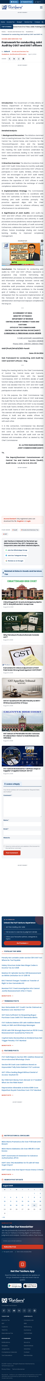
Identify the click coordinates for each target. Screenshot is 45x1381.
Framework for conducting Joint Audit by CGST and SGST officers (22, 44)
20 (22, 1205)
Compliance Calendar (9, 1352)
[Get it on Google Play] (15, 1285)
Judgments (5, 1349)
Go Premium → (22, 943)
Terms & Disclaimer (18, 1369)
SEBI (25, 1323)
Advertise (27, 1349)
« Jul (3, 1217)
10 (4, 1201)
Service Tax (28, 22)
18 (10, 1205)
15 (34, 1201)
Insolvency (27, 1330)
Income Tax (10, 22)
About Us (27, 1342)
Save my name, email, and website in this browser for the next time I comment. (22, 847)
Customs (5, 1327)
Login (28, 521)
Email (6, 829)
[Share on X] (9, 59)
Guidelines (29, 32)
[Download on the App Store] (30, 1285)
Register (20, 521)
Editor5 (7, 52)
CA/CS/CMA (28, 1333)
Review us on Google (15, 561)
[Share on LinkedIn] (14, 59)
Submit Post (27, 2)
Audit (15, 530)
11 (10, 1201)
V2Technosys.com (8, 1366)
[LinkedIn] (19, 1311)
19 (16, 1205)
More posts (6, 996)
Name (6, 820)
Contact (26, 1352)
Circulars (5, 1346)
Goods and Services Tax (16, 32)
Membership (28, 1355)
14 (28, 1201)
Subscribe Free (10, 1247)
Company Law (29, 1320)
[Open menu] (41, 7)
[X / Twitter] (9, 1311)
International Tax (7, 1333)
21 (28, 1205)
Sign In (39, 2)
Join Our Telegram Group (17, 555)
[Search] (42, 22)
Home (3, 22)
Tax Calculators (7, 1355)
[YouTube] (14, 1311)
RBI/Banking (28, 1327)
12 (16, 1201)
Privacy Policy (6, 1369)
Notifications (6, 1342)
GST (5, 534)
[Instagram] (24, 1311)
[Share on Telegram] (23, 59)
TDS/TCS (4, 1330)
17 (4, 1205)
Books (15, 2)
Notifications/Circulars (18, 54)
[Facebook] (4, 1311)
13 (22, 1201)
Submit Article (28, 1346)
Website (6, 838)
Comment (7, 795)
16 (40, 1201)
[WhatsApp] (29, 1311)
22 (34, 1205)
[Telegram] (34, 1311)
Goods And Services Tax (30, 530)
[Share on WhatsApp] (19, 59)
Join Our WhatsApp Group (17, 550)
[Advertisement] (17, 85)
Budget (19, 22)
